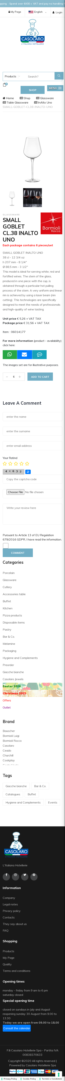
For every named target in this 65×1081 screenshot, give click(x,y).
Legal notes (10, 904)
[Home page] (32, 31)
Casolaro (8, 745)
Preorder (8, 665)
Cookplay (9, 760)
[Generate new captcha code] (28, 472)
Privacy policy (12, 911)
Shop (26, 98)
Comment (18, 552)
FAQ (5, 930)
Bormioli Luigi (11, 736)
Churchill (8, 755)
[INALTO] (32, 197)
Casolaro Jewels (13, 679)
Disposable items (14, 622)
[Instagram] (15, 876)
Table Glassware (17, 102)
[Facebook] (6, 876)
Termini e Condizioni (52, 1079)
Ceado (7, 750)
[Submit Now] (24, 354)
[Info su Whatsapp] (10, 354)
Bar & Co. (9, 636)
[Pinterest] (34, 876)
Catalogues (13, 794)
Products (10, 76)
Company (9, 898)
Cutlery (7, 587)
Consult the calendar (16, 1028)
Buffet (7, 601)
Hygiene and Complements (20, 658)
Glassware (46, 98)
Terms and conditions (16, 971)
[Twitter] (24, 876)
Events (52, 802)
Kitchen (7, 608)
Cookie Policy (29, 1079)
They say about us (15, 924)
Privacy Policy (10, 1079)
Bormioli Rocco (12, 740)
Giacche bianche (13, 672)
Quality (7, 964)
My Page (15, 11)
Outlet (7, 707)
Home (9, 98)
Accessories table (14, 594)
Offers (7, 700)
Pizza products (12, 615)
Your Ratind (10, 458)
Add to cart (40, 376)
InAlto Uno (44, 102)
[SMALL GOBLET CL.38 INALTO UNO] (12, 197)
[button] (55, 88)
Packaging (9, 651)
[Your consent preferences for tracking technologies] (58, 1074)
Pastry (7, 629)
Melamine (9, 643)
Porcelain (9, 573)
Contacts (9, 917)
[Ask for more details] (39, 354)
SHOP (32, 90)
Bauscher (9, 731)
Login (59, 12)
